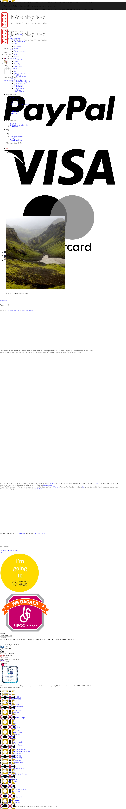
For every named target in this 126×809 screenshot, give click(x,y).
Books (8, 107)
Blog (7, 130)
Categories (13, 68)
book (43, 533)
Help (7, 134)
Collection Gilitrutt (19, 83)
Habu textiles (47, 485)
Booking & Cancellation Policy (19, 125)
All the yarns (13, 97)
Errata (12, 138)
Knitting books (14, 112)
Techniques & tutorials (16, 136)
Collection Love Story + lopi (22, 81)
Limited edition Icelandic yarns (19, 104)
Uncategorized (3, 300)
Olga (1, 552)
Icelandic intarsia (19, 45)
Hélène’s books (14, 113)
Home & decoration (20, 76)
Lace (15, 43)
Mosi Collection (18, 90)
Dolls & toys (17, 46)
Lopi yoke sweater (19, 41)
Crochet (16, 48)
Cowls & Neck (18, 63)
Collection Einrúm (19, 88)
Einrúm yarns (14, 101)
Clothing (12, 50)
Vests (15, 53)
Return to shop (8, 81)
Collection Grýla (19, 85)
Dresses (16, 56)
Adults (16, 70)
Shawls (16, 61)
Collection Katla (19, 87)
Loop (96, 483)
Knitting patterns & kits (14, 32)
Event (35, 533)
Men (15, 71)
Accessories (13, 58)
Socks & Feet (18, 66)
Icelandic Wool (11, 95)
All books (12, 110)
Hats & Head (18, 60)
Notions (9, 116)
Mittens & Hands (19, 65)
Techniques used (15, 40)
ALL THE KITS (14, 36)
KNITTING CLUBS (15, 38)
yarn (39, 533)
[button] (6, 48)
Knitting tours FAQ (15, 127)
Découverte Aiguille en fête (9, 550)
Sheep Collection (19, 92)
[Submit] (8, 56)
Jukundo (53, 483)
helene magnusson (27, 310)
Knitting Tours (11, 120)
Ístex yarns (13, 102)
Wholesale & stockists (14, 143)
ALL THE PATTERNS (16, 35)
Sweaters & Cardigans (20, 51)
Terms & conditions (16, 140)
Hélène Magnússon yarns (17, 99)
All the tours (13, 123)
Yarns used (13, 78)
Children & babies (19, 73)
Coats (15, 55)
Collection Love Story (20, 80)
